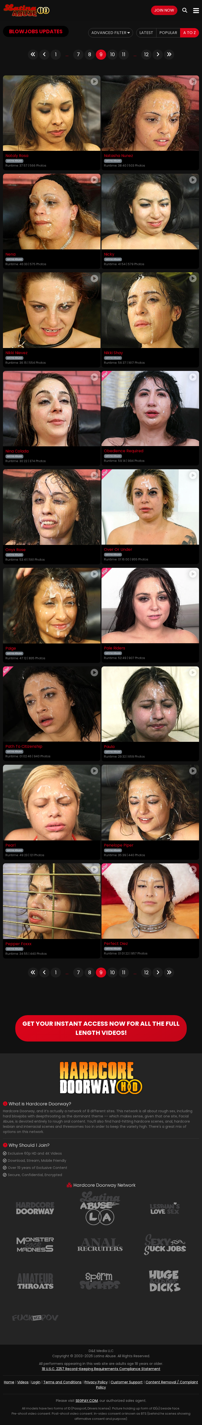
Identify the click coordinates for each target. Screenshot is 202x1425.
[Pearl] (52, 802)
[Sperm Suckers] (100, 1280)
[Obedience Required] (150, 408)
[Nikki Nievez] (52, 310)
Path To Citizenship (23, 746)
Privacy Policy (96, 1382)
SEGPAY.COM (87, 1400)
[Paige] (52, 605)
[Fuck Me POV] (35, 1317)
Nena (10, 254)
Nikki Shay (113, 352)
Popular (168, 32)
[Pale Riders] (150, 605)
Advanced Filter (109, 32)
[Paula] (150, 704)
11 (123, 54)
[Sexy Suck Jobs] (164, 1244)
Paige (10, 648)
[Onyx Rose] (52, 507)
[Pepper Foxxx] (52, 901)
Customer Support (127, 1382)
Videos (23, 1382)
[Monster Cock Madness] (35, 1244)
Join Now (164, 10)
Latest (146, 32)
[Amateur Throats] (35, 1280)
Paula (109, 746)
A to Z (189, 32)
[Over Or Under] (150, 507)
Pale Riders (114, 648)
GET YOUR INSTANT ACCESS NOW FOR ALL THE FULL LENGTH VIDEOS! (101, 1028)
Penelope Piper (119, 845)
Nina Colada (17, 451)
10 (112, 54)
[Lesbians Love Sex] (164, 1207)
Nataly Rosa (16, 155)
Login (36, 1382)
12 (146, 54)
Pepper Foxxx (18, 943)
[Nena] (52, 211)
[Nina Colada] (52, 409)
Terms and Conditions (62, 1382)
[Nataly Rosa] (52, 113)
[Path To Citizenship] (52, 704)
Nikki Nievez (16, 352)
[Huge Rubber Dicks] (164, 1280)
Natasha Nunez (118, 155)
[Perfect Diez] (150, 901)
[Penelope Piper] (150, 802)
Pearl (10, 845)
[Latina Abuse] (26, 10)
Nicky (109, 254)
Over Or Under (118, 549)
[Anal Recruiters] (100, 1244)
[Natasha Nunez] (150, 113)
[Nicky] (150, 211)
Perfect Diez (116, 943)
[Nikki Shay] (150, 310)
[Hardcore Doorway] (35, 1207)
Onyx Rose (15, 549)
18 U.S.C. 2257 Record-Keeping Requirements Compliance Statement (101, 1368)
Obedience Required (123, 451)
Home (9, 1382)
